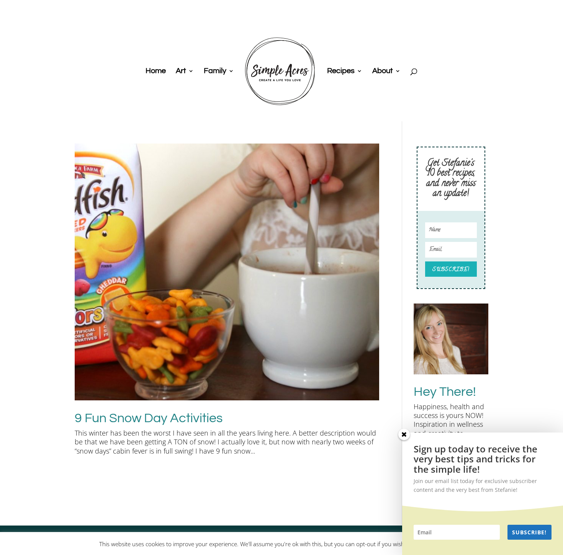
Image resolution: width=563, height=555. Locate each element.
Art (181, 71)
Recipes (341, 71)
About (382, 71)
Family (215, 71)
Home (156, 71)
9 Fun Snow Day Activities (149, 418)
